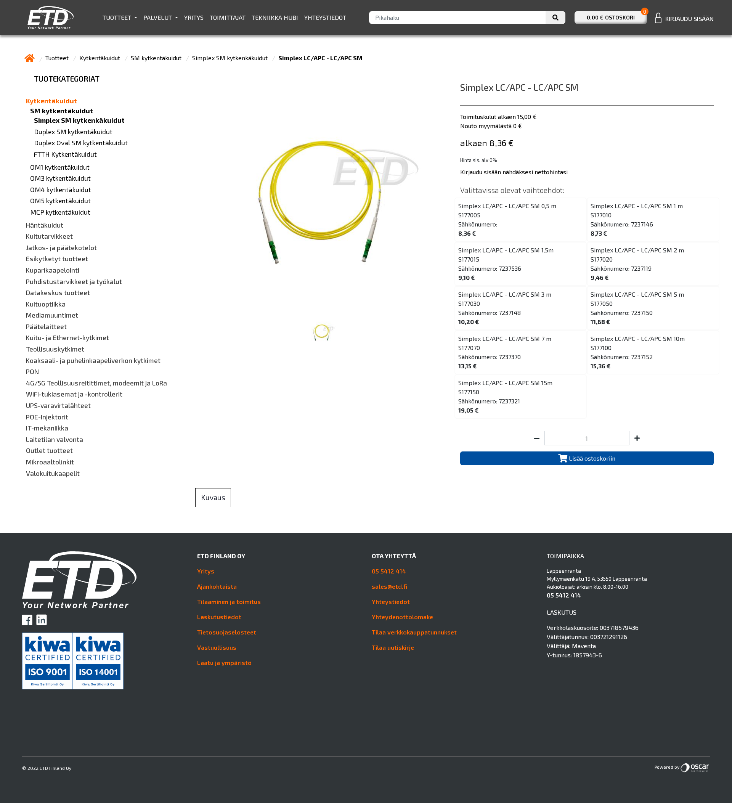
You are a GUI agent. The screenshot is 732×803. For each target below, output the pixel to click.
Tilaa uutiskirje (393, 647)
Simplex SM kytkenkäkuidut (230, 57)
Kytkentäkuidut (100, 57)
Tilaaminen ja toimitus (229, 601)
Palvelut (158, 17)
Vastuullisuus (216, 647)
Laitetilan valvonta (54, 439)
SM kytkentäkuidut (157, 57)
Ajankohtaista (217, 586)
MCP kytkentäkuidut (60, 212)
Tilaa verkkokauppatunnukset (414, 632)
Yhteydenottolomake (402, 616)
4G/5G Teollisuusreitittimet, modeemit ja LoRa (96, 383)
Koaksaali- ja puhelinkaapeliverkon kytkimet (93, 361)
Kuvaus (213, 497)
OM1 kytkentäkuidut (60, 167)
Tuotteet (118, 17)
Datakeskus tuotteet (58, 293)
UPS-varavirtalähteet (58, 406)
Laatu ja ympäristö (224, 662)
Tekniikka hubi (275, 17)
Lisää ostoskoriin (591, 458)
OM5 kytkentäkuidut (60, 201)
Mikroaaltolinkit (50, 462)
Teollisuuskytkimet (55, 349)
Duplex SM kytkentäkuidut (73, 132)
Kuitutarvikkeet (49, 236)
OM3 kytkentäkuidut (60, 178)
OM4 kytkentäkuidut (60, 190)
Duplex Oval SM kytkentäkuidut (81, 143)
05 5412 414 (389, 571)
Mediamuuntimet (52, 315)
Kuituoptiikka (46, 304)
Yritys (194, 17)
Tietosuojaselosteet (226, 632)
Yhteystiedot (325, 17)
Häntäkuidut (44, 225)
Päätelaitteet (46, 327)
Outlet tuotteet (49, 450)
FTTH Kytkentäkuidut (65, 154)
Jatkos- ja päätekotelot (61, 248)
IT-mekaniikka (47, 428)
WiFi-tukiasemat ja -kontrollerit (74, 394)
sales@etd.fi (389, 586)
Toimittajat (228, 17)
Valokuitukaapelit (53, 473)
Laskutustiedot (219, 616)
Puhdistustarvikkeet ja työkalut (74, 282)
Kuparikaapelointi (52, 270)
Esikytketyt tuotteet (57, 259)
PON (32, 372)
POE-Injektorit (47, 417)
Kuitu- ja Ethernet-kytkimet (67, 338)
